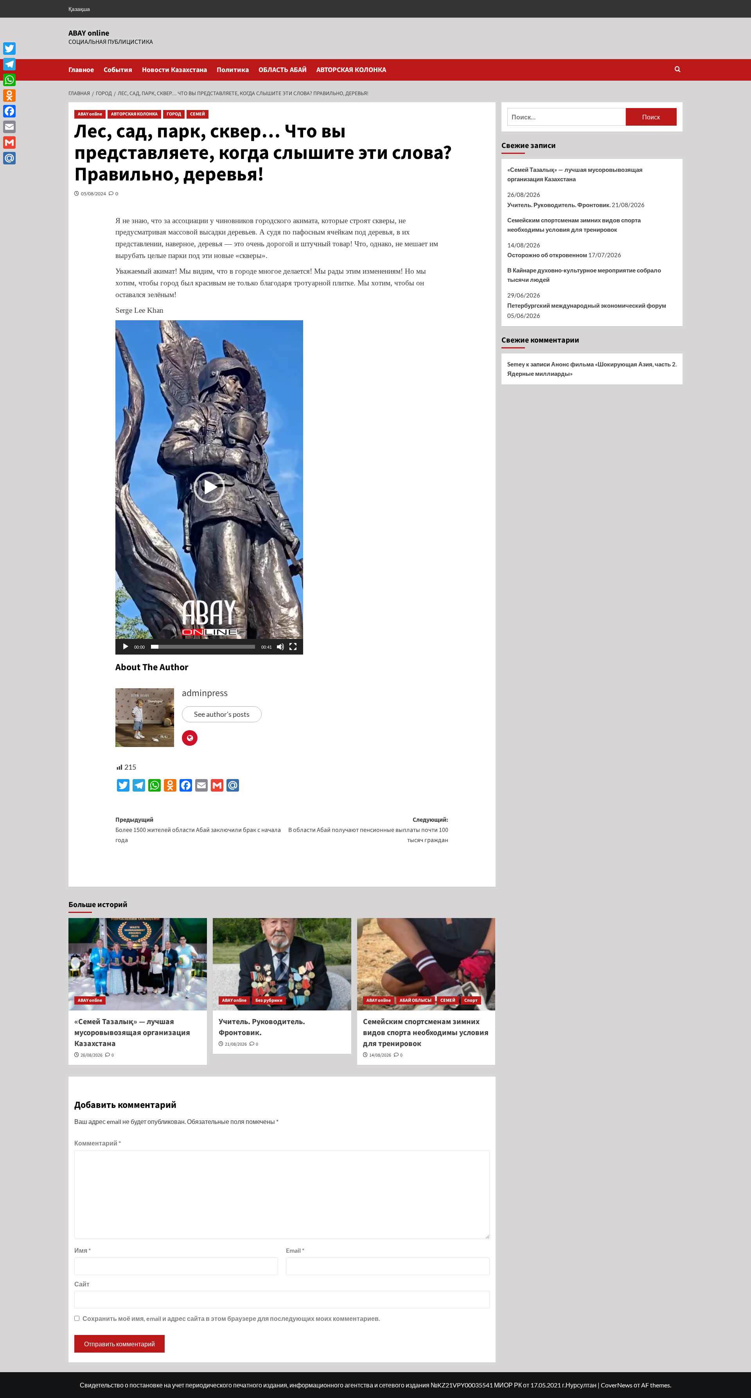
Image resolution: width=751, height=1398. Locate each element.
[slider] (203, 647)
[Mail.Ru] (9, 158)
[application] (209, 487)
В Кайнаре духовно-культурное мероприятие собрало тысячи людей (584, 275)
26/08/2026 (91, 1055)
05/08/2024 (93, 194)
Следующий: (368, 829)
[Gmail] (9, 142)
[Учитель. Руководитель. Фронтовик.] (282, 964)
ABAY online (88, 33)
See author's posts (222, 714)
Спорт (471, 1000)
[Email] (9, 127)
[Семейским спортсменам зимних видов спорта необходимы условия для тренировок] (426, 964)
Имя (82, 1250)
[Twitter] (9, 48)
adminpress (205, 693)
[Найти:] (566, 117)
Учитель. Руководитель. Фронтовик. (559, 204)
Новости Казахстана (174, 70)
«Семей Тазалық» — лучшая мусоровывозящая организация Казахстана (132, 1032)
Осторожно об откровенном (547, 254)
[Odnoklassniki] (9, 95)
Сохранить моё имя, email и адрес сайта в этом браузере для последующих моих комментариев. (231, 1318)
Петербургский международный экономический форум (586, 305)
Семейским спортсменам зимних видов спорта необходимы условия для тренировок (426, 1032)
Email (295, 1250)
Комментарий (97, 1143)
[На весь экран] (293, 647)
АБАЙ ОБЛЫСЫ (415, 1000)
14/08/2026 (380, 1055)
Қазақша (79, 8)
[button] (678, 70)
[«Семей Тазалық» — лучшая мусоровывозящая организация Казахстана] (137, 964)
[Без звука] (280, 647)
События (118, 70)
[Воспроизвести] (125, 647)
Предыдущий (198, 829)
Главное (81, 70)
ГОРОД (174, 114)
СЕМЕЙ (197, 114)
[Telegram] (9, 64)
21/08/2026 (236, 1044)
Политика (233, 70)
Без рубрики (268, 1000)
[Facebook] (9, 111)
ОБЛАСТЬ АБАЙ (283, 70)
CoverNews (616, 1385)
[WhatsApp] (9, 80)
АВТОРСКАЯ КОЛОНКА (351, 70)
